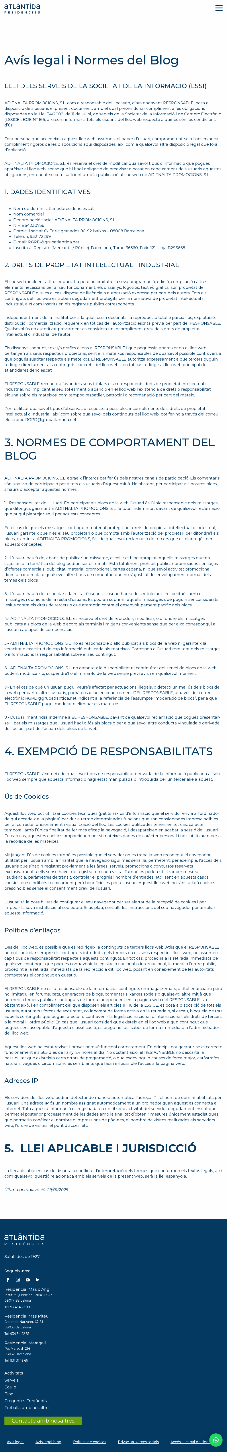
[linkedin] (37, 1280)
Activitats (13, 1373)
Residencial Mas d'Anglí (28, 1289)
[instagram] (17, 1280)
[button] (216, 1440)
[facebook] (7, 1280)
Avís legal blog (48, 1442)
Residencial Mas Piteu (26, 1316)
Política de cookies (89, 1442)
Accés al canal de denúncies (195, 1442)
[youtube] (27, 1280)
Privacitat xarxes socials (138, 1442)
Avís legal (15, 1442)
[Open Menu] (219, 8)
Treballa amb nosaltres (27, 1407)
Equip (10, 1387)
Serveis (11, 1380)
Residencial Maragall (25, 1343)
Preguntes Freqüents (25, 1400)
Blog (9, 1394)
